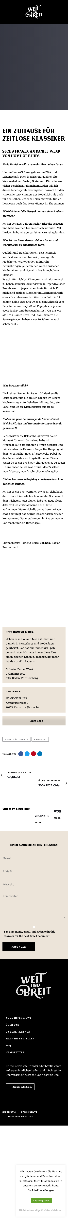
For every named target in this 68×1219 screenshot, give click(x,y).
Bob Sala (45, 542)
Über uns (13, 1024)
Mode (38, 822)
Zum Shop (36, 720)
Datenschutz (29, 1112)
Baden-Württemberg (16, 739)
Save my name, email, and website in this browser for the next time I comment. (29, 934)
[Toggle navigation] (55, 12)
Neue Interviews (19, 1017)
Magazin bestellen (20, 1038)
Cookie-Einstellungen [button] (41, 1190)
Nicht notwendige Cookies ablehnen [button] (40, 1210)
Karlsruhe (40, 739)
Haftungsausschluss (20, 1116)
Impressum (9, 1112)
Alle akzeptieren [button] (41, 1200)
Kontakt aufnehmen (22, 1086)
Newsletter (15, 1052)
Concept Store (11, 86)
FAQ (8, 1045)
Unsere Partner (18, 1031)
